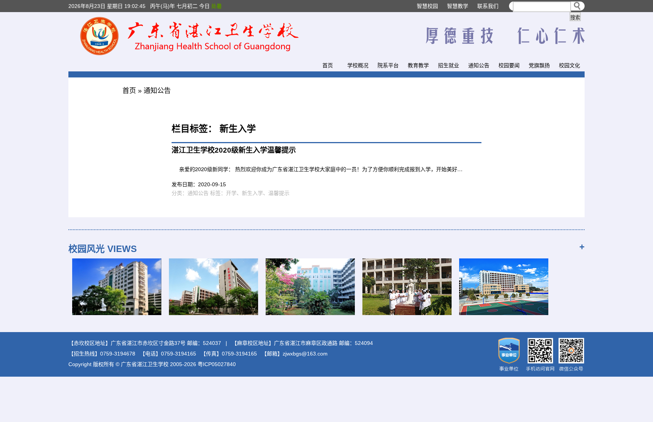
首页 (327, 65)
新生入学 (252, 193)
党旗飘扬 (539, 65)
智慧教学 (457, 6)
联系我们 (487, 6)
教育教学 (418, 65)
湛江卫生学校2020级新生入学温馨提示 (234, 150)
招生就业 (448, 65)
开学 (231, 193)
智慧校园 (427, 6)
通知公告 (478, 65)
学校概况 (357, 65)
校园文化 (569, 65)
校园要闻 (509, 65)
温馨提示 (278, 193)
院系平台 (388, 65)
